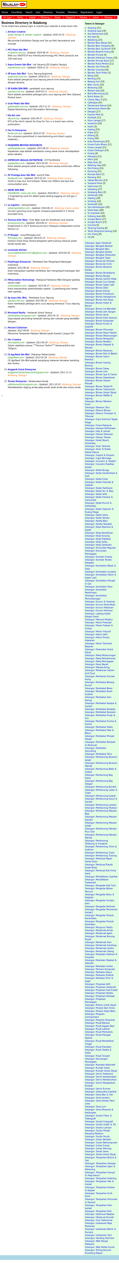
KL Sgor (8, 17)
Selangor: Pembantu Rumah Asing (100, 678)
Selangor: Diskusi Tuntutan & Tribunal (100, 415)
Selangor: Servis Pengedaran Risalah (100, 1084)
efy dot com (14, 115)
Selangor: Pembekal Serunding (95, 749)
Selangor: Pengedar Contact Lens (99, 902)
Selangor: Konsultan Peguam (100, 547)
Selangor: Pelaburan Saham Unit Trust (99, 672)
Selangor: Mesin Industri (98, 631)
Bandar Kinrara (95, 54)
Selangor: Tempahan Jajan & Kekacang (100, 1168)
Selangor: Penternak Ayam (98, 933)
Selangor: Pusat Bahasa (97, 1022)
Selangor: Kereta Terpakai (98, 523)
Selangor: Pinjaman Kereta (99, 992)
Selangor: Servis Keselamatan (100, 1076)
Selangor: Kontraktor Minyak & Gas (100, 582)
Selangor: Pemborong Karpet (100, 795)
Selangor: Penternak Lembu (99, 948)
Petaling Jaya (94, 165)
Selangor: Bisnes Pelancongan (101, 335)
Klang (91, 138)
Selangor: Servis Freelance (99, 1073)
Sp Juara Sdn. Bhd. (17, 297)
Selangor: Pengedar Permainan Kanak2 (101, 911)
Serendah (93, 204)
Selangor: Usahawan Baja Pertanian (98, 1224)
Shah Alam (93, 209)
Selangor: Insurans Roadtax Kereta (99, 465)
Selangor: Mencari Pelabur (99, 619)
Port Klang (93, 168)
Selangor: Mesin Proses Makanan (97, 639)
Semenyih (93, 195)
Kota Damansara (96, 141)
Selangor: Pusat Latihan (97, 1028)
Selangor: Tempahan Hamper (100, 1163)
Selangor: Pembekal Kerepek (100, 709)
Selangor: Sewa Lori (95, 1106)
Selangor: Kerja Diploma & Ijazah (99, 528)
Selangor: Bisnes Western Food (98, 403)
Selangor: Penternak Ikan (98, 942)
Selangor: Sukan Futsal (97, 1145)
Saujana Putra (95, 183)
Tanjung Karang (96, 227)
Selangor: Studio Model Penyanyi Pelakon (97, 1132)
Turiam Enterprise (17, 381)
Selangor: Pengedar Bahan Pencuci (99, 890)
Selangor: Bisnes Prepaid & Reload (99, 346)
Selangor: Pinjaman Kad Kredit (101, 989)
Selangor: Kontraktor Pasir (98, 586)
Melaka (83, 17)
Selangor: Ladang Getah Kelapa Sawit (97, 615)
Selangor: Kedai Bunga (97, 470)
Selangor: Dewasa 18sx (97, 407)
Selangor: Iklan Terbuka (97, 446)
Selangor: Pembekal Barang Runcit (99, 684)
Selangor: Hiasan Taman (98, 437)
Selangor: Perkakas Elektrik (99, 975)
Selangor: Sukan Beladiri (98, 1139)
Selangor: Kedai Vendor (97, 517)
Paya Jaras (93, 162)
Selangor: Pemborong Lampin (101, 804)
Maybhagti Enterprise (19, 261)
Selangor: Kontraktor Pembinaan (96, 591)
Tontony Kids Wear (18, 219)
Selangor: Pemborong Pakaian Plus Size (101, 830)
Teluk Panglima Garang (100, 230)
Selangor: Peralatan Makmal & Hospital (101, 956)
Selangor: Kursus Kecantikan (100, 604)
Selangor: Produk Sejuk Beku (100, 1010)
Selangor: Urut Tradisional (98, 1220)
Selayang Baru (95, 192)
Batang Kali (94, 81)
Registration (87, 12)
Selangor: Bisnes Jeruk (97, 314)
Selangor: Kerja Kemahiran (99, 532)
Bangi (91, 75)
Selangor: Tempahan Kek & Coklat (99, 1183)
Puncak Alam (94, 174)
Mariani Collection (17, 327)
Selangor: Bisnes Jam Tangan (100, 311)
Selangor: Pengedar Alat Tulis (100, 885)
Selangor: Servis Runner (97, 1088)
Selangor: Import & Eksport (99, 455)
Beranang (93, 87)
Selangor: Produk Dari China (100, 1007)
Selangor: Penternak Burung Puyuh (100, 938)
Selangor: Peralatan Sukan (99, 966)
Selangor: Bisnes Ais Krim (98, 263)
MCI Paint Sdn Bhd (18, 49)
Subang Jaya (94, 216)
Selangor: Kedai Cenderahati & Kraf (101, 474)
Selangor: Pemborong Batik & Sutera (101, 770)
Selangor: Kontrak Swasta (98, 556)
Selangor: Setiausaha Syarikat (100, 1091)
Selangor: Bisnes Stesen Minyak (97, 382)
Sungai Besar (94, 219)
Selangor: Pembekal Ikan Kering (98, 698)
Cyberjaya (92, 102)
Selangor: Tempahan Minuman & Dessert (101, 1200)
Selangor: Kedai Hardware (98, 487)
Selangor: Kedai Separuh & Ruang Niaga (99, 510)
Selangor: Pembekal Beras (98, 688)
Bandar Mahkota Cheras (100, 57)
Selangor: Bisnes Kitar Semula (101, 317)
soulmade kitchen (17, 249)
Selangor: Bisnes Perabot (98, 341)
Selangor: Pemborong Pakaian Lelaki (101, 824)
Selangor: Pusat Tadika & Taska (98, 1051)
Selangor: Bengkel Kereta (98, 251)
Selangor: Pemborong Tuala (99, 852)
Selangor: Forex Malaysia (98, 425)
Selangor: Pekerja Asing (97, 667)
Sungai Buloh (95, 221)
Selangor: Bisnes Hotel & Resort (98, 304)
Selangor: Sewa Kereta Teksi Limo (100, 1102)
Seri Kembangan (96, 207)
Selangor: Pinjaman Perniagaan (95, 1000)
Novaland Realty (17, 312)
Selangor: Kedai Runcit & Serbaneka (98, 504)
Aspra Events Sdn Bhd (19, 64)
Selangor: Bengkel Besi (97, 248)
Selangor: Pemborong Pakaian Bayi (101, 812)
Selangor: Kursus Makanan (99, 607)
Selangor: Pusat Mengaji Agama (98, 1036)
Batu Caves (93, 84)
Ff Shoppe (13, 235)
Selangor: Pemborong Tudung (101, 855)
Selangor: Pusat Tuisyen (97, 1055)
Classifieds (16, 12)
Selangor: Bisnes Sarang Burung (98, 364)
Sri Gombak (94, 212)
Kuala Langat (95, 147)
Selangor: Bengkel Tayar (97, 257)
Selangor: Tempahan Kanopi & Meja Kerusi (100, 1174)
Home (5, 12)
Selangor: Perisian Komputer (100, 969)
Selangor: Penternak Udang (99, 951)
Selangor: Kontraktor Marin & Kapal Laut (100, 576)
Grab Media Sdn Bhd (18, 103)
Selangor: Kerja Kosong (97, 535)
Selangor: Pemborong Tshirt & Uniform (101, 848)
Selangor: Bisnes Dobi (96, 287)
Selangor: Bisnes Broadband (100, 272)
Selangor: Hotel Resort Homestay (97, 442)
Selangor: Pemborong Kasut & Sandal (101, 800)
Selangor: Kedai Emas (96, 478)
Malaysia (92, 156)
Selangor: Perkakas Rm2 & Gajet (99, 979)
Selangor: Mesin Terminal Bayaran (98, 645)
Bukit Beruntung (96, 93)
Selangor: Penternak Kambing (101, 945)
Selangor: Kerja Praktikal (98, 538)
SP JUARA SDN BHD (18, 88)
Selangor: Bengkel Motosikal (100, 254)
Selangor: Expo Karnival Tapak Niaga (101, 421)
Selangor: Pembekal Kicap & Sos (100, 717)
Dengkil (92, 111)
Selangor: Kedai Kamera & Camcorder (99, 498)
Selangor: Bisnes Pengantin (99, 338)
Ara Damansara (95, 33)
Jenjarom (92, 123)
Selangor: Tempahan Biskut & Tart (101, 1159)
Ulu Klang (93, 233)
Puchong (92, 171)
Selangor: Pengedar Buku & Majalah (99, 896)
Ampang (92, 27)
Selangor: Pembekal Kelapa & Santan (101, 705)
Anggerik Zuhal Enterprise (22, 369)
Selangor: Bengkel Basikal (99, 245)
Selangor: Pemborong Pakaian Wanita (101, 836)
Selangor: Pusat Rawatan (98, 1046)
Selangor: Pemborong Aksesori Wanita (101, 764)
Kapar (91, 132)
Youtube (60, 12)
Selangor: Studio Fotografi (99, 1121)
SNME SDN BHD (16, 190)
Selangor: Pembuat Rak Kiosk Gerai (100, 872)
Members (72, 12)
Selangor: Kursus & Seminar (100, 601)
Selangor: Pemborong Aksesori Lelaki (101, 758)
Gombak (92, 117)
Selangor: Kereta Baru (96, 520)
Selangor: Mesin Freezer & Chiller (99, 627)
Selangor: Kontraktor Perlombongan (96, 597)
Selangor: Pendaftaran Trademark (96, 881)
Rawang (92, 177)
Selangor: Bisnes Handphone (100, 296)
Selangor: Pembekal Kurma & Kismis (100, 722)
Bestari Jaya (94, 90)
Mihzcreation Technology (21, 279)
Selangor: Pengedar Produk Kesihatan (99, 923)
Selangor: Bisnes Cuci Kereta (100, 281)
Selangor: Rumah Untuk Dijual (101, 1070)
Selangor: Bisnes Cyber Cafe (99, 284)
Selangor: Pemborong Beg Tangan (99, 782)
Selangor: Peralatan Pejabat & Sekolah (101, 961)
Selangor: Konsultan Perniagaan (96, 552)
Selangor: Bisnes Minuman (99, 329)
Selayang (92, 189)
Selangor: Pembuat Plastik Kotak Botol (99, 866)
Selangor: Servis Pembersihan (100, 1079)
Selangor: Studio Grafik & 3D (100, 1124)
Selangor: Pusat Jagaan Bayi (99, 1025)
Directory (48, 12)
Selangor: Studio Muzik (97, 1136)
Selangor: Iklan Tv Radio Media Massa (98, 450)
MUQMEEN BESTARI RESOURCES (25, 145)
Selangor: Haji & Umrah (97, 431)
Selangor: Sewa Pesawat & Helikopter (99, 1111)
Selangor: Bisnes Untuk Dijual (100, 392)
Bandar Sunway (96, 69)
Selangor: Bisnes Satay (97, 368)
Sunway (92, 224)
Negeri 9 (70, 17)
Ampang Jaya (94, 30)
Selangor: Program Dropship (100, 1019)
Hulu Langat (94, 120)
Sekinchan (93, 186)
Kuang (91, 153)
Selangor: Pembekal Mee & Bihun (99, 731)
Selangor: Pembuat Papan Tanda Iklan (98, 860)
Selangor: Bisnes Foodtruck (99, 293)
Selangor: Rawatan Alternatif (100, 1064)
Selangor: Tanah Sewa (96, 1151)
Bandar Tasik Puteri (98, 72)
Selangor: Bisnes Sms (96, 371)
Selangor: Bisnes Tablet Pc (99, 386)
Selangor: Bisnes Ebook (97, 290)
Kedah (32, 17)
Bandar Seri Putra (97, 66)
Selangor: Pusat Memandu (99, 1031)
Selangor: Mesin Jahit (96, 634)
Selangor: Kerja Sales (96, 541)
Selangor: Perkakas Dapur (98, 972)
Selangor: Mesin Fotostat (98, 622)
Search (29, 12)
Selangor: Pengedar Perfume (100, 906)
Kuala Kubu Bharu (97, 144)
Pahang (108, 17)
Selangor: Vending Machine (99, 1238)
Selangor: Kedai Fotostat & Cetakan (99, 483)
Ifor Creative (14, 339)
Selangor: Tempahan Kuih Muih (98, 1195)
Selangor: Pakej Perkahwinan (100, 658)
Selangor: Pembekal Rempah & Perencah (100, 743)
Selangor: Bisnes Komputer (99, 320)
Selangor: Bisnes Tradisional (100, 389)
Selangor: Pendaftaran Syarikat (101, 876)
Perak (57, 17)
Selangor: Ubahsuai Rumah (99, 1217)
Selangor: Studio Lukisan (98, 1127)
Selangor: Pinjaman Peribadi (100, 996)
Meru (90, 159)
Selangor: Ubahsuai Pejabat (99, 1214)
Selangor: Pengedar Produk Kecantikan (99, 917)
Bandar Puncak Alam (98, 60)
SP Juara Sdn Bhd (17, 73)
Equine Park (94, 114)
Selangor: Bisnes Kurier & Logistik (98, 325)
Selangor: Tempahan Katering (100, 1178)
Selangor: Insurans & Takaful (100, 460)
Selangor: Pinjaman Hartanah (100, 986)
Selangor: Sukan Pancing (98, 1148)
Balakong (93, 39)
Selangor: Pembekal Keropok (100, 712)
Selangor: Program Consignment (95, 1015)
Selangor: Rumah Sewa (97, 1067)
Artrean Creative (16, 31)
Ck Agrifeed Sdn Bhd (18, 354)
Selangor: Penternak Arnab (99, 930)
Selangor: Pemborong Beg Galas (99, 776)
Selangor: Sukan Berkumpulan (101, 1142)
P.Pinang (45, 17)
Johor (96, 17)
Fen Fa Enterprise (17, 130)
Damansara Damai (97, 105)
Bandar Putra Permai (98, 63)
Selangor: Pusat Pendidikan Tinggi (99, 1042)
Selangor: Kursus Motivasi (99, 610)
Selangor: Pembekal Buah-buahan (99, 693)
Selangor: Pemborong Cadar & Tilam (101, 791)
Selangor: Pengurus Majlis (99, 927)
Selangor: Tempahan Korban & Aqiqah (100, 1189)
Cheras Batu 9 (95, 99)
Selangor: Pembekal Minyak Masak (99, 737)
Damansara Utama (97, 108)
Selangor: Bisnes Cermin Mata (100, 278)
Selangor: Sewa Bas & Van (99, 1094)
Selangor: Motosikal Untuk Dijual (99, 651)
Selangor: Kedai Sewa (96, 514)
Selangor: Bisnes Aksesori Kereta (98, 268)
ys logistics (14, 205)
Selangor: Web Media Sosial (100, 1247)
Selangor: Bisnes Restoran (98, 350)
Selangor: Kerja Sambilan (98, 544)
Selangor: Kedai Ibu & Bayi (99, 490)
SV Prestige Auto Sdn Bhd (21, 175)
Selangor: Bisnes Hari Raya (99, 299)
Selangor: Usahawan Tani (98, 1235)
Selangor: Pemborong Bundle (100, 786)
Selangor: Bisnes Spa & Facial (101, 374)
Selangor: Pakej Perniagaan (99, 661)
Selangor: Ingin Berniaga (98, 458)
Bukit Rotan (94, 96)
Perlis (20, 17)
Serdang (92, 201)
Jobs (38, 12)
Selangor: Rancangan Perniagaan (96, 1060)
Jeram (91, 126)
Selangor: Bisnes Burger (97, 275)
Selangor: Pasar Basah (96, 664)
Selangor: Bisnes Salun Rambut (97, 358)
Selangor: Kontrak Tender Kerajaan (98, 561)
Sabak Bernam (95, 180)
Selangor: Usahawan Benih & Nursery (100, 1230)
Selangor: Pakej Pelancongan (100, 655)
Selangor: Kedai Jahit (96, 493)
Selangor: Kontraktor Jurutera (100, 571)
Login (99, 12)
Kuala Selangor (96, 150)
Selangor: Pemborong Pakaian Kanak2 (101, 818)
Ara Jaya (92, 36)
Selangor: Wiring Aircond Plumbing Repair (98, 1251)
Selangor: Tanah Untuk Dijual (100, 1154)
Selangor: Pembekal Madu (99, 726)
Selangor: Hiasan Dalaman (99, 434)
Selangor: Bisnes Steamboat (100, 377)
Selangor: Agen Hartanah (98, 242)
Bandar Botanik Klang (99, 51)
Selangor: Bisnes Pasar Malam (101, 332)
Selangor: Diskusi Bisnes (98, 410)
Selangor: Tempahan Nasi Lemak (98, 1207)
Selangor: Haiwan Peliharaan (100, 428)
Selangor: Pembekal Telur (98, 753)
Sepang (92, 198)
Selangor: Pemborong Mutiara (101, 807)
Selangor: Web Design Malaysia (96, 1242)
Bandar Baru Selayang (99, 45)
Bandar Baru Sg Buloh (99, 48)
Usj (89, 236)
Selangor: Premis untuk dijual (100, 1004)
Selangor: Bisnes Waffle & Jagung (98, 397)
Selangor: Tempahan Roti (98, 1211)
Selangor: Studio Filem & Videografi (98, 1117)
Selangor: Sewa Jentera (97, 1097)
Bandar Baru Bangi (97, 42)
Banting (92, 78)
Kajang (91, 129)
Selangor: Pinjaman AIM (97, 984)
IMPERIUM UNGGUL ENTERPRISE (25, 160)
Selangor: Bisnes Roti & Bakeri (101, 353)
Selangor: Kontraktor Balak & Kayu (100, 567)
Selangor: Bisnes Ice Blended (100, 308)
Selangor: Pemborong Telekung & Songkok (96, 842)
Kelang (91, 135)
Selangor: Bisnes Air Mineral (100, 260)
